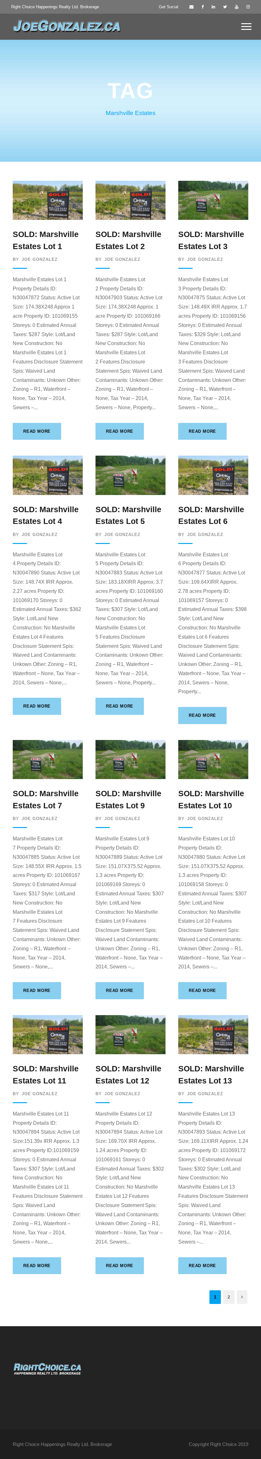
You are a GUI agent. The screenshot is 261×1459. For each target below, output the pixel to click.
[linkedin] (213, 6)
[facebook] (202, 6)
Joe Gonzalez (40, 259)
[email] (191, 6)
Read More (37, 431)
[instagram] (248, 6)
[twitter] (225, 6)
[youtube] (236, 6)
